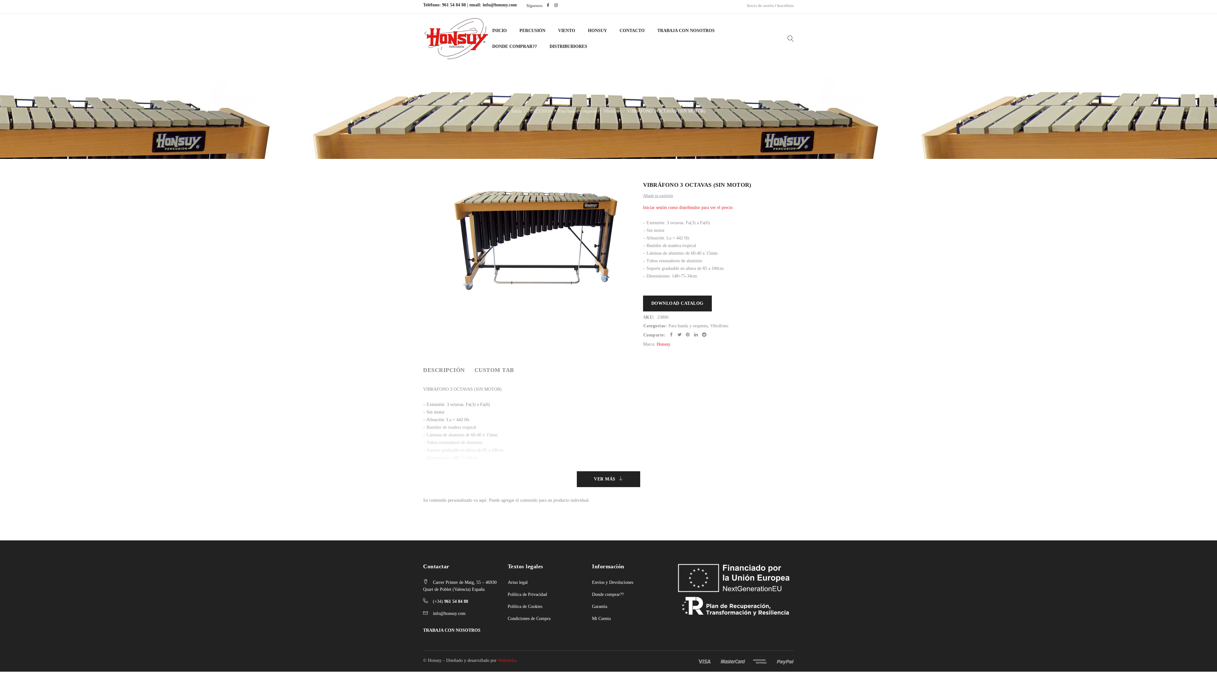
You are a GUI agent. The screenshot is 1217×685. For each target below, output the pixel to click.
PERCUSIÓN (532, 30)
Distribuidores (568, 46)
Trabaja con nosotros (686, 30)
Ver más (604, 479)
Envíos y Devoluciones (612, 582)
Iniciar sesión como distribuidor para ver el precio (688, 207)
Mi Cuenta (601, 618)
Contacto (632, 30)
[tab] (444, 370)
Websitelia (507, 660)
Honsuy (597, 30)
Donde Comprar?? (514, 46)
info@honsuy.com (500, 5)
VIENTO (566, 30)
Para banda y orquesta (577, 111)
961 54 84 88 (454, 5)
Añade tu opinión (658, 195)
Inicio (499, 30)
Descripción (444, 370)
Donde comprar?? (608, 594)
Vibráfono (612, 111)
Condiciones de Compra (529, 618)
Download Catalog (677, 303)
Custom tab (494, 370)
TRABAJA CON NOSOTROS (451, 630)
